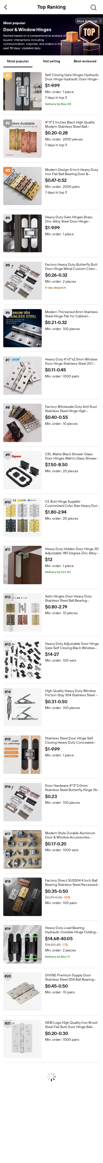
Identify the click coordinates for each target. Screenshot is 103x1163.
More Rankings (87, 21)
